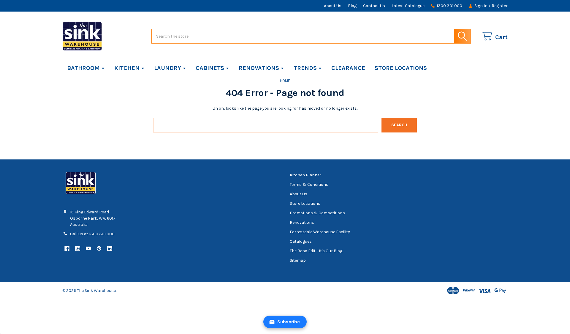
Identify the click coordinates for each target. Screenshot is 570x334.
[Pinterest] (99, 248)
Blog (352, 5)
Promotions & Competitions (317, 212)
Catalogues (301, 241)
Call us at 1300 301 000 (92, 233)
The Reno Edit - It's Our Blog (316, 250)
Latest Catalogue (408, 5)
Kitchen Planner (305, 175)
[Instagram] (77, 248)
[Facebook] (67, 248)
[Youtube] (88, 248)
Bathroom (83, 68)
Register (500, 5)
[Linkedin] (109, 248)
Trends (305, 68)
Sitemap (298, 260)
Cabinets (210, 68)
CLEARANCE (348, 68)
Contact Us (374, 5)
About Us (332, 5)
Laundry (167, 68)
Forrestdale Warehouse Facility (320, 231)
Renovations (259, 68)
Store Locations (401, 68)
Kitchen (127, 68)
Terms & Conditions (309, 184)
